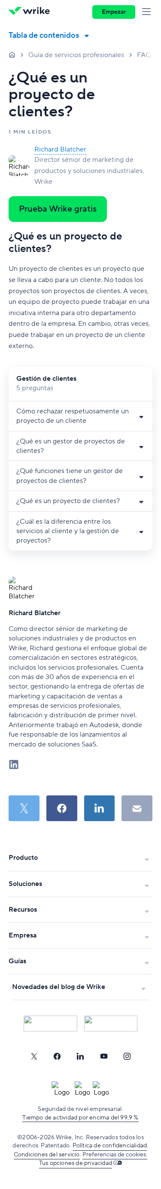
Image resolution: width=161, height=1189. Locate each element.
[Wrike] (32, 12)
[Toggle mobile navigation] (148, 12)
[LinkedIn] (80, 1056)
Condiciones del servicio (47, 1155)
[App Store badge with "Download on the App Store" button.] (50, 1023)
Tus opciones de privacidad (75, 1163)
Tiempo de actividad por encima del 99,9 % (80, 1118)
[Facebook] (57, 1056)
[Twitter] (33, 1056)
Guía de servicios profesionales (76, 55)
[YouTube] (103, 1056)
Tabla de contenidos (44, 35)
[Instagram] (127, 1056)
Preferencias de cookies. (114, 1155)
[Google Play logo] (111, 1023)
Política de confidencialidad (110, 1146)
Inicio (12, 54)
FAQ (144, 55)
